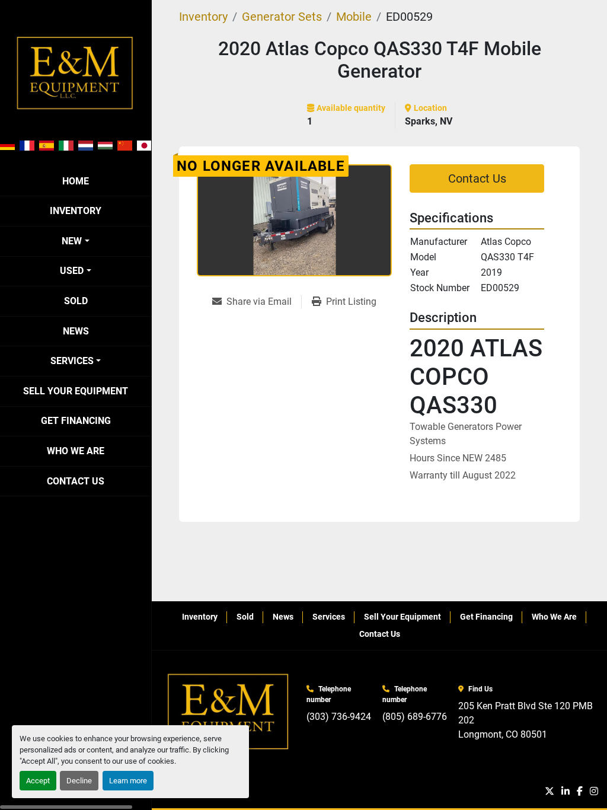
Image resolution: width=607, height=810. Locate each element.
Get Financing (76, 420)
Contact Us (75, 481)
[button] (75, 241)
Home (75, 181)
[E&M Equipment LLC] (229, 711)
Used (72, 270)
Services (72, 360)
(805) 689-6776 (414, 716)
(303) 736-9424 (338, 716)
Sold (76, 301)
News (76, 331)
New (72, 241)
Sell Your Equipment (75, 391)
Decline (79, 780)
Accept (38, 780)
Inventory (75, 210)
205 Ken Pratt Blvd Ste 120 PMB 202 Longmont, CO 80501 (526, 720)
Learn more (128, 780)
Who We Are (75, 451)
